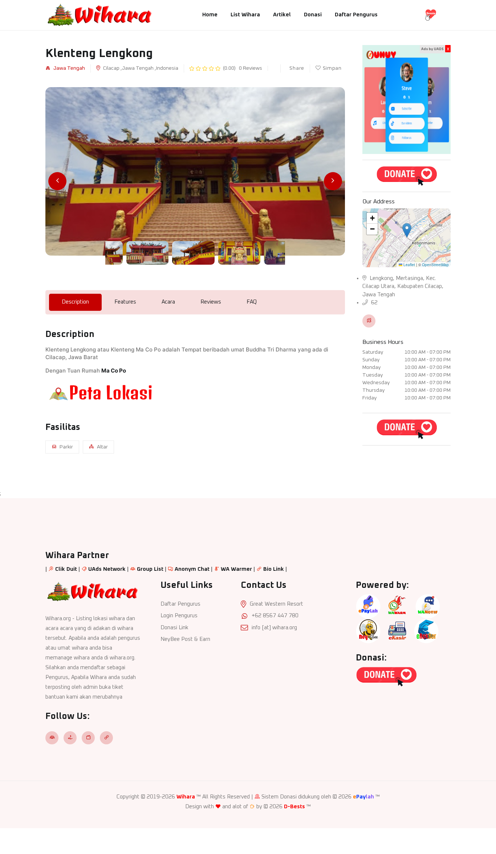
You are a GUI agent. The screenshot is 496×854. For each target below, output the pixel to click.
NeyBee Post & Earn (185, 639)
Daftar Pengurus (356, 14)
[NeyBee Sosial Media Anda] (368, 631)
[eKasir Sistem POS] (397, 631)
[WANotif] (427, 606)
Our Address (378, 201)
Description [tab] (75, 302)
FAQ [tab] (252, 302)
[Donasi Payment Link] (430, 14)
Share (296, 68)
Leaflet (408, 264)
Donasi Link (174, 627)
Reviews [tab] (210, 302)
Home (209, 14)
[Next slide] (333, 181)
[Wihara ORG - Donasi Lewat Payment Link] (406, 175)
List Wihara (245, 14)
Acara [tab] (168, 302)
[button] (406, 230)
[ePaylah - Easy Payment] (368, 606)
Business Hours (382, 342)
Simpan (332, 68)
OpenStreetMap (435, 264)
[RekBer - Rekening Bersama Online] (426, 631)
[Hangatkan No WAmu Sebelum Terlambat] (397, 606)
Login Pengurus (179, 615)
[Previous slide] (57, 181)
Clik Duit (66, 569)
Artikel (282, 14)
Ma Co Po (113, 370)
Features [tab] (125, 302)
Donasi (313, 14)
